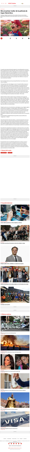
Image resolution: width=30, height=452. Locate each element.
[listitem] (6, 3)
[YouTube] (8, 443)
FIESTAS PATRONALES (4, 408)
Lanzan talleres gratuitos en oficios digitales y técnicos (11, 222)
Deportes (2, 303)
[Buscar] (3, 3)
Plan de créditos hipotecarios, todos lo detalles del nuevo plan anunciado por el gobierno (13, 390)
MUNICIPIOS (5, 438)
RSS (20, 445)
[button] (10, 38)
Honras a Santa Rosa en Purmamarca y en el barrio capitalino (9, 409)
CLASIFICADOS (24, 438)
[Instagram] (21, 443)
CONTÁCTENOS (16, 445)
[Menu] (1, 3)
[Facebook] (16, 443)
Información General (4, 221)
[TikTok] (11, 443)
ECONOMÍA (2, 389)
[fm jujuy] (22, 3)
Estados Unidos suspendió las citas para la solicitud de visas (9, 428)
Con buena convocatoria (5, 304)
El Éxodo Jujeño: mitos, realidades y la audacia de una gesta (12, 263)
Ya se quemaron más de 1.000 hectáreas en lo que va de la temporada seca (11, 352)
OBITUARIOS (21, 438)
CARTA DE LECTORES (14, 438)
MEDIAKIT (19, 445)
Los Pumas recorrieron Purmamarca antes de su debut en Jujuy (13, 243)
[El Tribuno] (12, 3)
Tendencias (2, 370)
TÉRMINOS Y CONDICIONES (12, 445)
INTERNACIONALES (3, 427)
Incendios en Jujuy (4, 351)
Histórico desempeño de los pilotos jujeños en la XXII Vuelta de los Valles (14, 284)
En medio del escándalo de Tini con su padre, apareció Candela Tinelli (10, 371)
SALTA (18, 438)
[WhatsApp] (18, 443)
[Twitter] (13, 443)
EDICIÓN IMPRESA (9, 438)
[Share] (1, 38)
